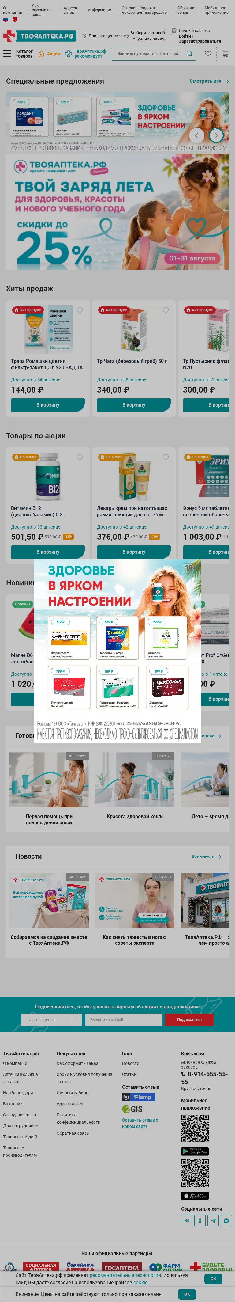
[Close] (194, 566)
